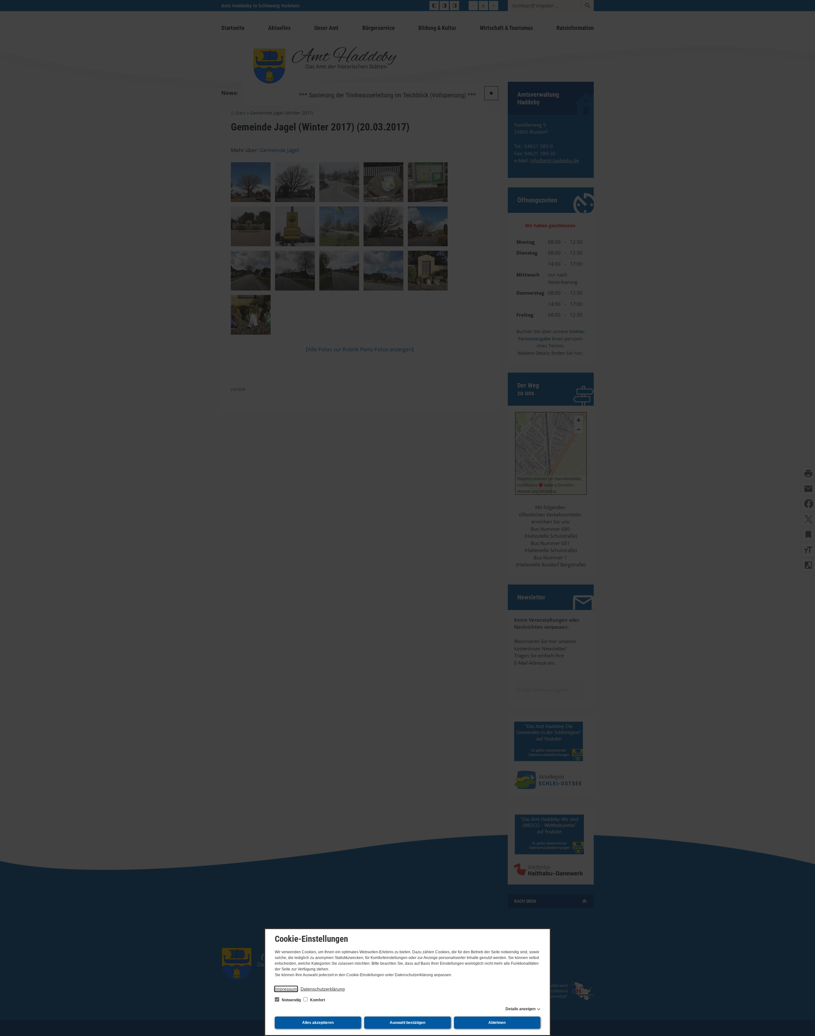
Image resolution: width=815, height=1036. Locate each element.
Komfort (317, 1000)
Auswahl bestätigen (407, 1022)
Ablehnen (497, 1022)
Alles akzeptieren (318, 1022)
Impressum (286, 988)
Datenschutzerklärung (323, 988)
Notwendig (291, 1000)
